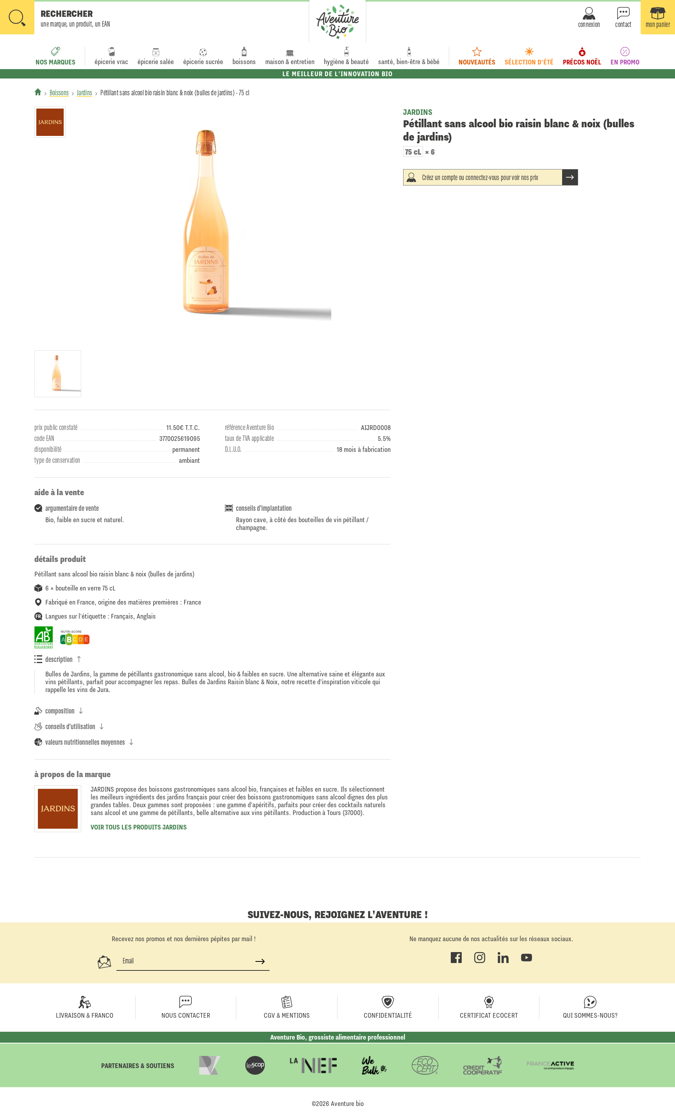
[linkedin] (503, 961)
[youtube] (526, 961)
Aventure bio (347, 1104)
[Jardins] (50, 122)
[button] (55, 18)
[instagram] (479, 961)
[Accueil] (37, 91)
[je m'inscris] (260, 961)
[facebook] (456, 961)
